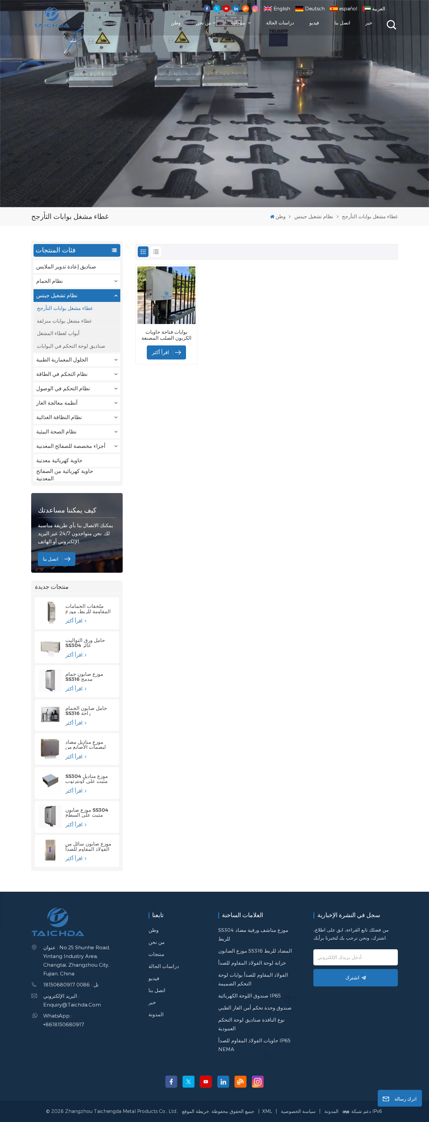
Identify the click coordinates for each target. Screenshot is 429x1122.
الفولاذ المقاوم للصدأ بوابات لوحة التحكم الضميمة (253, 979)
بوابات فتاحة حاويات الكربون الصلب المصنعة (166, 335)
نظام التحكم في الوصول (63, 388)
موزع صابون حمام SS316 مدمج (84, 676)
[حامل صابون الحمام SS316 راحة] (50, 714)
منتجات (239, 22)
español (348, 8)
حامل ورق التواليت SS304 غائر (85, 643)
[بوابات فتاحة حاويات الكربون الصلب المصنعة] (166, 295)
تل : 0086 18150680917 (71, 984)
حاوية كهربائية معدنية (59, 460)
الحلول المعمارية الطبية (62, 359)
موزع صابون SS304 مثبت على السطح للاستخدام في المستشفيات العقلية (86, 812)
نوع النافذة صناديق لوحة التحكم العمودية (251, 1024)
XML (267, 1111)
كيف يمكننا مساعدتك (67, 510)
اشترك (352, 977)
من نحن (203, 22)
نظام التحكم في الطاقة (61, 374)
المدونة (156, 1014)
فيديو (314, 22)
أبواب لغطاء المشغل (58, 333)
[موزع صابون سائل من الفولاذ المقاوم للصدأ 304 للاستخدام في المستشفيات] (50, 850)
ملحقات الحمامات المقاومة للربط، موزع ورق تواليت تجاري (88, 609)
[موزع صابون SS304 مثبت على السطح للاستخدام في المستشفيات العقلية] (50, 816)
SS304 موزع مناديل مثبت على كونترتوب (86, 779)
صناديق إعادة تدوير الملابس (66, 266)
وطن (176, 22)
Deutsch (315, 8)
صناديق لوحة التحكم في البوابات (71, 346)
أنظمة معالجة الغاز (56, 403)
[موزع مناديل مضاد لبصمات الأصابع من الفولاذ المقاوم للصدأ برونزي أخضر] (50, 748)
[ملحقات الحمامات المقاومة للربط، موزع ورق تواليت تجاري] (50, 612)
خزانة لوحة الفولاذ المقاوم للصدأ (252, 963)
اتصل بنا (342, 22)
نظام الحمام (49, 281)
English (281, 8)
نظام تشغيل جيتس (313, 216)
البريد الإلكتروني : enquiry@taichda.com (72, 1000)
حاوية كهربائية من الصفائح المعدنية (64, 475)
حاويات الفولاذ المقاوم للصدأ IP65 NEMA (254, 1044)
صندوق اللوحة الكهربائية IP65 (249, 995)
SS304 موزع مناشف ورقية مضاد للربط (253, 934)
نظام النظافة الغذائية (59, 417)
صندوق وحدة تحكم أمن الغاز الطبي (255, 1008)
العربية (378, 8)
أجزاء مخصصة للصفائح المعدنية (70, 446)
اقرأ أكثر (74, 621)
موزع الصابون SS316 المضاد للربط (255, 951)
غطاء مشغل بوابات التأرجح (65, 308)
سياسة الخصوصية (298, 1111)
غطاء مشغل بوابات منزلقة (64, 321)
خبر (368, 22)
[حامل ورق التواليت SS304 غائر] (50, 646)
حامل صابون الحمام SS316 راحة (86, 711)
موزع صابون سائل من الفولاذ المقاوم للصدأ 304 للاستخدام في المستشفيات (88, 846)
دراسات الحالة (280, 22)
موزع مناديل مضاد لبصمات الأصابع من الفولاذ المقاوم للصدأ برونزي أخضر (87, 744)
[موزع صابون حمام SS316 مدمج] (50, 680)
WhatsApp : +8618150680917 (63, 1020)
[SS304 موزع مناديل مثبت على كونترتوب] (50, 782)
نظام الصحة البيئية (56, 431)
